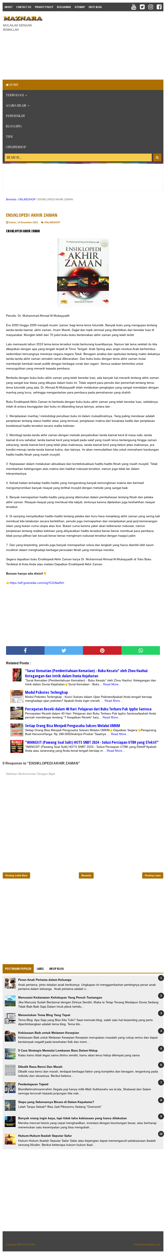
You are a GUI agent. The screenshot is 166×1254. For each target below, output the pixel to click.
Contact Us (23, 7)
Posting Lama (153, 875)
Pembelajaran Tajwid (33, 1084)
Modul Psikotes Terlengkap (46, 692)
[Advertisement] (106, 44)
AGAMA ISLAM (16, 105)
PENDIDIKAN (15, 116)
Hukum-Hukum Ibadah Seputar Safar (45, 1135)
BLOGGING (14, 126)
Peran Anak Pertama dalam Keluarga (44, 979)
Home (14, 85)
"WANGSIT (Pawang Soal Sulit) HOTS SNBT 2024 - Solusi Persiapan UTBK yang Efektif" (92, 742)
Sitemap (80, 7)
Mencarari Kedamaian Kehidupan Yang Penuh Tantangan (60, 997)
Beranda (86, 875)
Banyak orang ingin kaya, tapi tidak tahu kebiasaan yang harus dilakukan (72, 1118)
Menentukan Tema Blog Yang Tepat (44, 1015)
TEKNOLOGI (15, 95)
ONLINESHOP (16, 147)
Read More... (112, 684)
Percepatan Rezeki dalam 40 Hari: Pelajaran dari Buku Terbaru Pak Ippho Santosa (88, 708)
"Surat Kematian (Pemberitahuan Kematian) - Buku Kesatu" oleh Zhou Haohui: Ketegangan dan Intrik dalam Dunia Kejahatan (86, 673)
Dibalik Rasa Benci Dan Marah (40, 1066)
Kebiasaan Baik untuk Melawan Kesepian (48, 1032)
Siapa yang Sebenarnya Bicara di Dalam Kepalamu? (56, 1102)
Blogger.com (153, 1244)
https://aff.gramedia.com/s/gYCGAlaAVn (37, 582)
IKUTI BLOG (95, 7)
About (9, 7)
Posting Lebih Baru (16, 875)
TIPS (9, 137)
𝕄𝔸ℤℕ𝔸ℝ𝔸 (29, 1244)
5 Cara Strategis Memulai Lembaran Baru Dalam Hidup (58, 1050)
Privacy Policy (44, 7)
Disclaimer (64, 7)
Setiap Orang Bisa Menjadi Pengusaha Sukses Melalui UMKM (72, 725)
